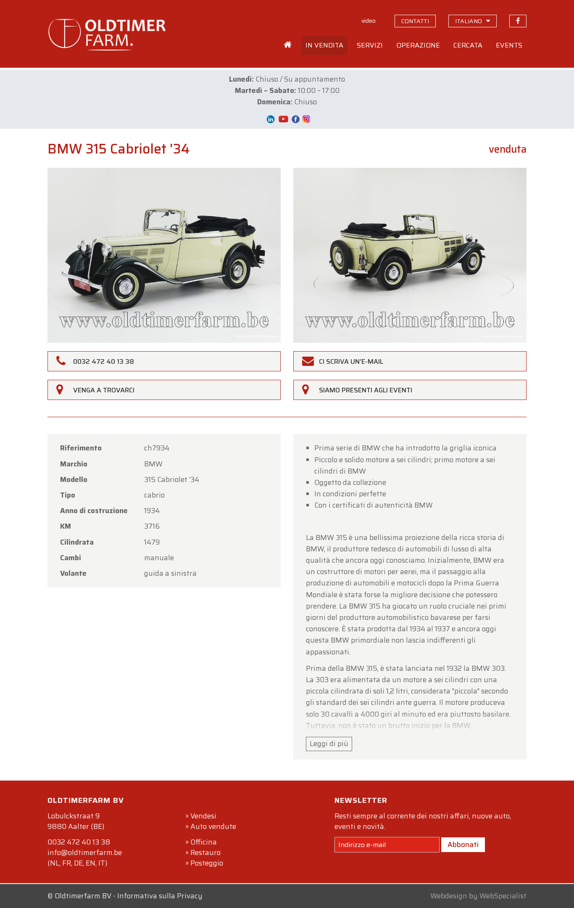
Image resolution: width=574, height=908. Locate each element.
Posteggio (206, 863)
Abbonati (463, 844)
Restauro (205, 852)
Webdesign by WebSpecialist (478, 895)
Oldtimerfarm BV (83, 895)
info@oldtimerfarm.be (84, 852)
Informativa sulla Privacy (160, 895)
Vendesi (203, 815)
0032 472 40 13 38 (78, 842)
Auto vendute (213, 826)
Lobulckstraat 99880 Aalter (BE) (75, 821)
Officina (203, 842)
